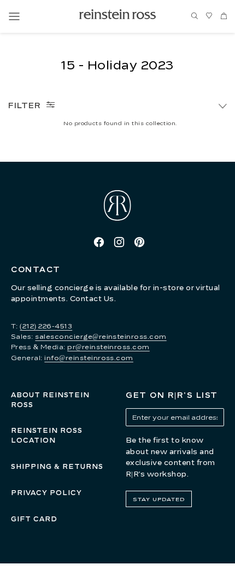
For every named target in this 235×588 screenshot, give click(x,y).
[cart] (224, 16)
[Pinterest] (139, 242)
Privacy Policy (46, 493)
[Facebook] (99, 242)
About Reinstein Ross (50, 400)
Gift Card (34, 519)
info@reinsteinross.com (88, 358)
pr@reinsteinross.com (108, 347)
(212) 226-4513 (46, 326)
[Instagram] (119, 242)
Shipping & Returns (57, 466)
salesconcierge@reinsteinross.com (100, 336)
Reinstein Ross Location (47, 435)
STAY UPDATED (159, 499)
